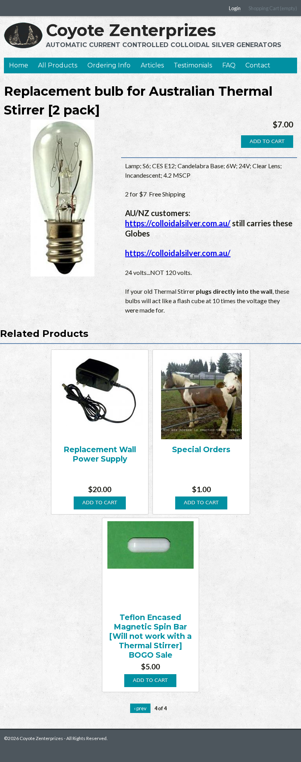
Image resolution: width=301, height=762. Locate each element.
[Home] (23, 35)
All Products (57, 65)
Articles (152, 65)
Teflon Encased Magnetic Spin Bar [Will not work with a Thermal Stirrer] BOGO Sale (150, 636)
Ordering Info (109, 65)
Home (18, 65)
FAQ (229, 65)
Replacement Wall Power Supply (99, 454)
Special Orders (201, 449)
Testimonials (193, 65)
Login (235, 8)
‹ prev (140, 708)
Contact (257, 65)
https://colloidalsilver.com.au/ (177, 223)
